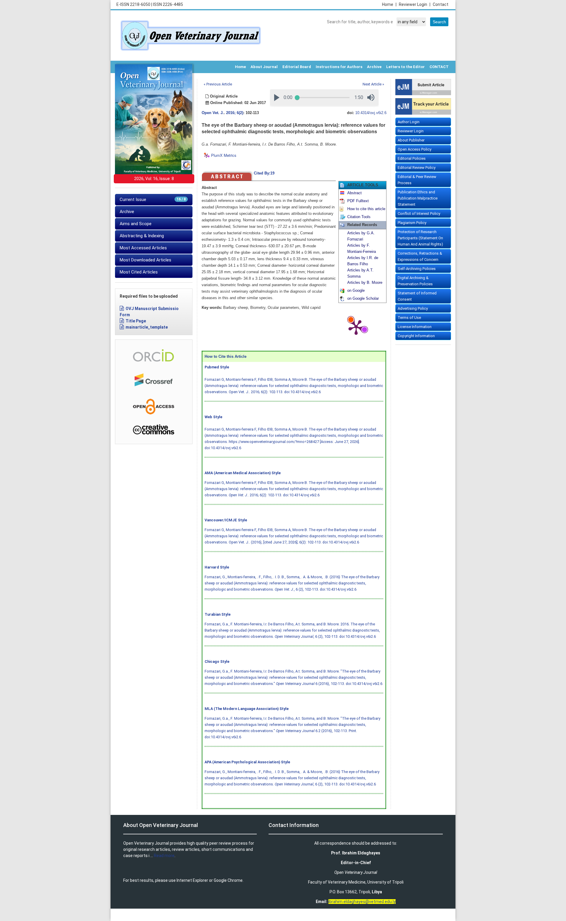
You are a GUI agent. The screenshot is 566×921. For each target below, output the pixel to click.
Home (389, 4)
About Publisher (411, 140)
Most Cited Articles (139, 272)
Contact (440, 4)
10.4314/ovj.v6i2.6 (370, 113)
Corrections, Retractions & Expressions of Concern (420, 256)
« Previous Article (218, 84)
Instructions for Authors (339, 67)
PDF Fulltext (358, 201)
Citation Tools (359, 217)
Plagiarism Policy (412, 222)
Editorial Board (296, 67)
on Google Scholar (363, 298)
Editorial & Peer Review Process (417, 179)
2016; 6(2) (234, 113)
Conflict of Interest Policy (419, 213)
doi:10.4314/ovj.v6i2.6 (302, 392)
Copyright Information (416, 336)
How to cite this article (366, 209)
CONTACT (439, 67)
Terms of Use (409, 317)
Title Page (136, 321)
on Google (356, 291)
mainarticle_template (147, 327)
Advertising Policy (413, 308)
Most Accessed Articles (143, 248)
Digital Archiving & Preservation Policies (415, 281)
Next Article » (373, 84)
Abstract (354, 193)
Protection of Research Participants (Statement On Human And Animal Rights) (420, 238)
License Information (415, 326)
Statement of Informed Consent (417, 296)
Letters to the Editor (405, 67)
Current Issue (153, 199)
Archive (374, 67)
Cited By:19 (264, 173)
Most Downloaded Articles (145, 260)
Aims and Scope (136, 223)
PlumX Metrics (223, 155)
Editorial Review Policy (416, 167)
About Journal (264, 67)
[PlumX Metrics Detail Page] (356, 327)
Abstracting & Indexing (142, 235)
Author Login (408, 122)
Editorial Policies (412, 158)
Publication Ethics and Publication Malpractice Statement (417, 198)
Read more (164, 855)
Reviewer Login (414, 4)
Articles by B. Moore (364, 283)
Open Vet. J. (213, 113)
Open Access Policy (414, 149)
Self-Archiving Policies (417, 268)
